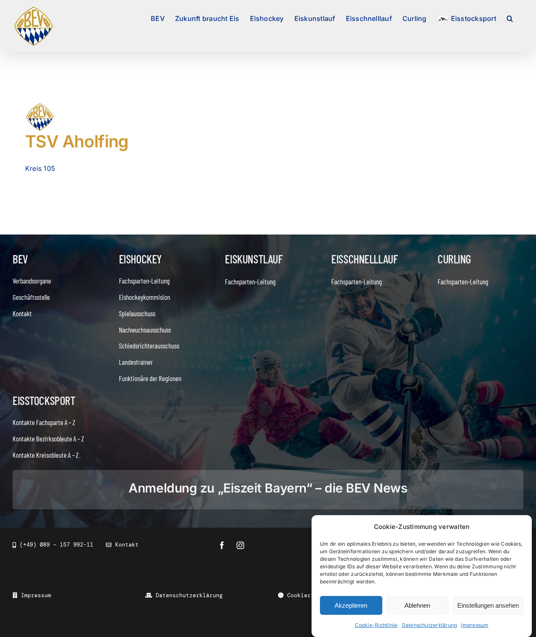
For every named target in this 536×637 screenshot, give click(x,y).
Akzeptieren (351, 605)
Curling (454, 259)
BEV (20, 259)
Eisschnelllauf (364, 259)
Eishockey (140, 259)
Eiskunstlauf (253, 259)
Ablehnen (417, 605)
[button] (510, 17)
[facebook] (222, 545)
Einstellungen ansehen (488, 605)
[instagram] (240, 545)
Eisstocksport (44, 400)
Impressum (474, 625)
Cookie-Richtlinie (376, 625)
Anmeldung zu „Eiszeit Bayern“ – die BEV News (268, 487)
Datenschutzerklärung (429, 625)
